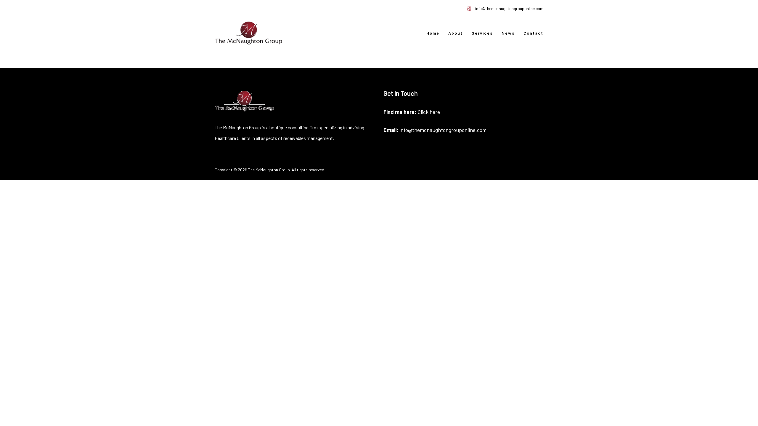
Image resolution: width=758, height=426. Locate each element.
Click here (428, 112)
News (508, 33)
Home (432, 33)
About (455, 33)
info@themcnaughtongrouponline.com (442, 130)
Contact (533, 33)
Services (482, 33)
